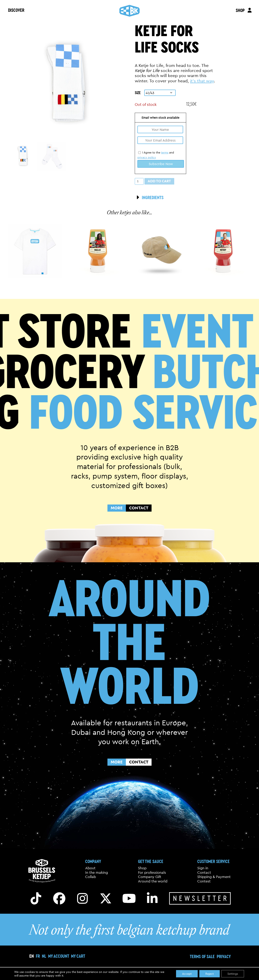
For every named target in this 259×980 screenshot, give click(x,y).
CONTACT (138, 508)
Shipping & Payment (214, 877)
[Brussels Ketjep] (129, 11)
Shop (142, 868)
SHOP (240, 10)
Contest (204, 881)
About (90, 868)
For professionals (152, 872)
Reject (209, 974)
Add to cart (159, 181)
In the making (96, 872)
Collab (90, 877)
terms (164, 152)
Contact (204, 872)
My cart (78, 956)
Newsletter (201, 898)
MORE (117, 508)
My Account (58, 956)
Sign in (202, 868)
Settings (232, 974)
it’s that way (202, 80)
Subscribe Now (161, 164)
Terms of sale (202, 956)
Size (138, 92)
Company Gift (149, 877)
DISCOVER (16, 10)
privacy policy (146, 157)
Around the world (152, 881)
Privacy (224, 956)
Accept (187, 974)
